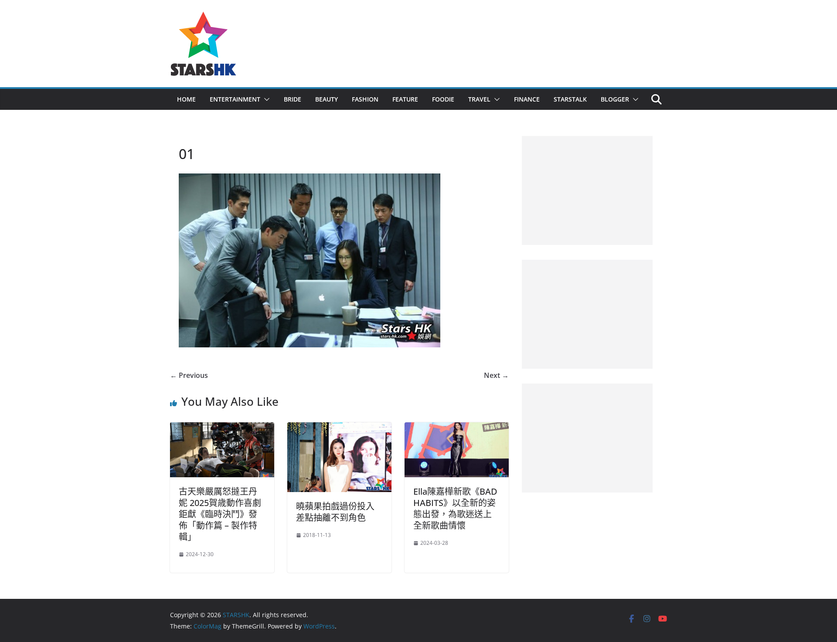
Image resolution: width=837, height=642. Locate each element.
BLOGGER (615, 99)
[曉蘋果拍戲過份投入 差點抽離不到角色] (339, 428)
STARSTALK (570, 99)
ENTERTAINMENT (235, 99)
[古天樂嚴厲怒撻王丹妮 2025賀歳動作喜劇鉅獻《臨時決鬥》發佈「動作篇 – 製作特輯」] (222, 428)
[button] (265, 99)
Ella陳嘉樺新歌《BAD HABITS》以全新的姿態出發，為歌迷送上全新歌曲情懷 (455, 508)
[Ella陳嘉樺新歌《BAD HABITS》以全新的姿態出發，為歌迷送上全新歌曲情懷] (457, 428)
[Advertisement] (587, 190)
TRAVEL (479, 99)
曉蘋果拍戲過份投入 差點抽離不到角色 (335, 511)
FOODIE (443, 99)
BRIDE (292, 99)
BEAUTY (326, 99)
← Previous (189, 375)
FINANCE (527, 99)
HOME (186, 99)
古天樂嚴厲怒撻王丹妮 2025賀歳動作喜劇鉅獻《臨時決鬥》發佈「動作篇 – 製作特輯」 (220, 514)
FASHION (365, 99)
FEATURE (405, 99)
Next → (496, 375)
